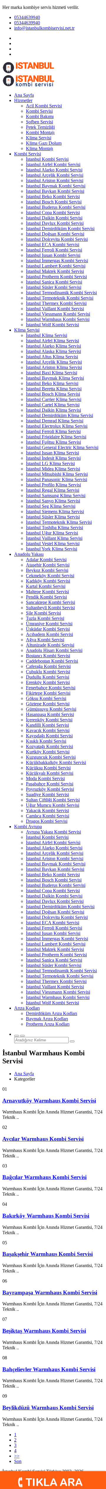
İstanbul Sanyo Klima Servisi (53, 500)
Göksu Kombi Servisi (46, 698)
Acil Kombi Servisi (44, 105)
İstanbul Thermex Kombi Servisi (56, 303)
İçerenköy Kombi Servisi (49, 719)
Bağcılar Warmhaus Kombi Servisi (44, 1177)
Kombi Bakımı (40, 116)
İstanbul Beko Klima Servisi (52, 383)
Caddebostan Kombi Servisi (52, 661)
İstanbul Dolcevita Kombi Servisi (57, 239)
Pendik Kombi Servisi (46, 596)
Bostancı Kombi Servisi (48, 655)
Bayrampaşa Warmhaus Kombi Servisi (49, 1292)
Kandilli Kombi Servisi (47, 725)
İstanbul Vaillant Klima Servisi (54, 538)
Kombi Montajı (40, 132)
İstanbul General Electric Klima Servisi (62, 447)
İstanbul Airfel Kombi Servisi (53, 164)
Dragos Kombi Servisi (46, 821)
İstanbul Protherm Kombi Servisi (56, 276)
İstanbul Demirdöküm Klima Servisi (59, 415)
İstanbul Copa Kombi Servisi (53, 212)
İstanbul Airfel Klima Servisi (52, 340)
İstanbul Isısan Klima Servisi (52, 452)
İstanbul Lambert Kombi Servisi (55, 265)
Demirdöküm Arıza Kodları (51, 1013)
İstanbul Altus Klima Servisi (52, 356)
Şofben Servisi (39, 121)
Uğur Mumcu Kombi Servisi (52, 805)
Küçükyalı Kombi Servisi (49, 773)
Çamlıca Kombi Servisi (47, 815)
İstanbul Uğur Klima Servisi (52, 532)
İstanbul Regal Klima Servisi (52, 490)
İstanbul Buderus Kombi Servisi (55, 207)
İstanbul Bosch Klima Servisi (53, 394)
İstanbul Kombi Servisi (47, 159)
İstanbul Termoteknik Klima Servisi (59, 522)
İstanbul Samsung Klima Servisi (55, 495)
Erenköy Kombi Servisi (48, 682)
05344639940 (27, 17)
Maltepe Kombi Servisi (47, 591)
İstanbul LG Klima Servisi (50, 463)
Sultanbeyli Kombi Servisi (50, 607)
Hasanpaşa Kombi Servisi (50, 714)
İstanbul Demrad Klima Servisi (54, 420)
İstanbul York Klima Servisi (51, 548)
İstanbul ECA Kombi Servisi (52, 244)
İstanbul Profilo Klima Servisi (53, 484)
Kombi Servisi (39, 111)
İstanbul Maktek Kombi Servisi (55, 271)
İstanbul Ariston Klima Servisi (54, 367)
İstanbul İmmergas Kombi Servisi (57, 260)
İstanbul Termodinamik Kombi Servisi (61, 292)
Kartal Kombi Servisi (45, 586)
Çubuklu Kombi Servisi (48, 671)
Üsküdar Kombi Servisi (48, 628)
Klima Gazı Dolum (44, 143)
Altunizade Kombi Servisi (50, 645)
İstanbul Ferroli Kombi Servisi (54, 249)
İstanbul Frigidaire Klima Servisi (56, 436)
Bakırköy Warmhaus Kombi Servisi (45, 1216)
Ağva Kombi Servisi (45, 639)
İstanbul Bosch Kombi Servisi (54, 201)
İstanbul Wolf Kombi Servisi (52, 324)
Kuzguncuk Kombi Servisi (51, 757)
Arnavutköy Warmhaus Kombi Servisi (49, 1100)
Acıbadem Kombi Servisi (49, 634)
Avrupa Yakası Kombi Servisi (53, 831)
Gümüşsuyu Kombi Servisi (51, 709)
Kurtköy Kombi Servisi (47, 751)
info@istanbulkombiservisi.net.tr (44, 28)
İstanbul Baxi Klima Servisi (51, 372)
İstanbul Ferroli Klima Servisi (53, 431)
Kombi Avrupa (28, 826)
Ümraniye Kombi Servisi (49, 623)
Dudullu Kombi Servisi (47, 677)
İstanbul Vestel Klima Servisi (53, 543)
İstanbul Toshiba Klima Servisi (54, 527)
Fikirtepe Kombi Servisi (48, 693)
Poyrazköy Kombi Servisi (50, 789)
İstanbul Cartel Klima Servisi (53, 404)
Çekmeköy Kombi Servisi (50, 575)
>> (16, 1455)
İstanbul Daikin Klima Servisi (53, 410)
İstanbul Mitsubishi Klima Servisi (57, 474)
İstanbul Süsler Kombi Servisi (53, 287)
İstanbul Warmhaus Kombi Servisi (58, 319)
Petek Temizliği (40, 127)
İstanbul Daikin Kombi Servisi (54, 217)
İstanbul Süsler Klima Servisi (53, 516)
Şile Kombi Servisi (43, 612)
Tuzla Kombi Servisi (45, 618)
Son (17, 1461)
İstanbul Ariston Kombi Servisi (54, 180)
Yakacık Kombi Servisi (47, 810)
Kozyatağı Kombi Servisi (49, 746)
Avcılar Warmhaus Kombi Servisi (43, 1139)
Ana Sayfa (24, 95)
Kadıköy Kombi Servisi (48, 580)
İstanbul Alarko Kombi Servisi (54, 169)
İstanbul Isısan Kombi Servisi (53, 255)
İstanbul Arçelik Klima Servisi (54, 362)
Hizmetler (23, 100)
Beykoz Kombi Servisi (47, 570)
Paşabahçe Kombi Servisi (49, 783)
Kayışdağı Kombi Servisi (49, 735)
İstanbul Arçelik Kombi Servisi (54, 175)
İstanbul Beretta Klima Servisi (54, 388)
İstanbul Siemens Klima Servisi (55, 511)
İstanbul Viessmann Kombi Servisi (58, 313)
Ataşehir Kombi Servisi (47, 564)
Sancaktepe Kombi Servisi (50, 602)
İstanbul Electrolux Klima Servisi (56, 426)
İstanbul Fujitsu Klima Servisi (53, 442)
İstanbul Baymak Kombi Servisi (55, 185)
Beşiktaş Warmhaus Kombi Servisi (44, 1331)
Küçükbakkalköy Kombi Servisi (56, 762)
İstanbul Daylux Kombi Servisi (55, 223)
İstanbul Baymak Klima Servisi (55, 378)
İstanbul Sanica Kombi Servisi (54, 281)
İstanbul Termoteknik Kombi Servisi (59, 297)
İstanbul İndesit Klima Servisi (53, 458)
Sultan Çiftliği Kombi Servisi (53, 799)
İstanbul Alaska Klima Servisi (53, 351)
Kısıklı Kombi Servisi (46, 741)
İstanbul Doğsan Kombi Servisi (55, 233)
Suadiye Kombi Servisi (47, 794)
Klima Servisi (38, 137)
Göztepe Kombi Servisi (47, 703)
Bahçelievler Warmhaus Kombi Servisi (48, 1369)
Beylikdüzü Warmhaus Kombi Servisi (48, 1407)
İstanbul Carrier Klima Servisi (53, 399)
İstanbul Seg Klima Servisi (50, 506)
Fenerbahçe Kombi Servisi (50, 687)
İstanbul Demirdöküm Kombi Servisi (60, 228)
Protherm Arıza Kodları (47, 1024)
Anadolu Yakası (29, 554)
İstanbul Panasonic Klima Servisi (56, 479)
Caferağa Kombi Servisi (48, 666)
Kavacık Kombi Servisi (47, 730)
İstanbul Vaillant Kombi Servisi (55, 308)
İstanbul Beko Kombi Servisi (53, 196)
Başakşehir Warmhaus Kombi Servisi (47, 1254)
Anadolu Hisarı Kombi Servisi (54, 650)
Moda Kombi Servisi (45, 778)
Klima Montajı (39, 148)
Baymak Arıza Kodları (47, 1018)
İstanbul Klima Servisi (46, 335)
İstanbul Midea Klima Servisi (53, 468)
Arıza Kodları (27, 1008)
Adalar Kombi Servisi (46, 559)
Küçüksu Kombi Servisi (48, 767)
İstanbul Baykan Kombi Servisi (55, 191)
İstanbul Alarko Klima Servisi (53, 346)
